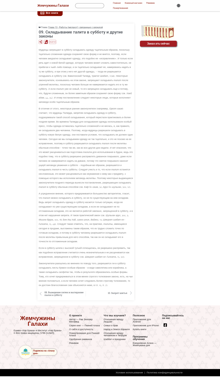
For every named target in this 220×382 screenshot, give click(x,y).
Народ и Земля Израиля (117, 329)
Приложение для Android (142, 320)
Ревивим (73, 343)
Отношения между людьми (113, 320)
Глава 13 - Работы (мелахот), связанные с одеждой (75, 27)
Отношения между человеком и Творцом (115, 334)
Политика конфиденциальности (165, 372)
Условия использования (129, 372)
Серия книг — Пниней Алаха (84, 325)
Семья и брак (111, 325)
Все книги (52, 12)
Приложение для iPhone (146, 325)
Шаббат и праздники (115, 339)
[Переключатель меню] (178, 5)
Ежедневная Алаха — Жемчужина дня (144, 344)
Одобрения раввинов (80, 339)
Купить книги (139, 329)
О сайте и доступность (81, 329)
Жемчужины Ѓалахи (53, 6)
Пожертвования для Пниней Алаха (84, 334)
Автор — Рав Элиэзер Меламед (81, 320)
